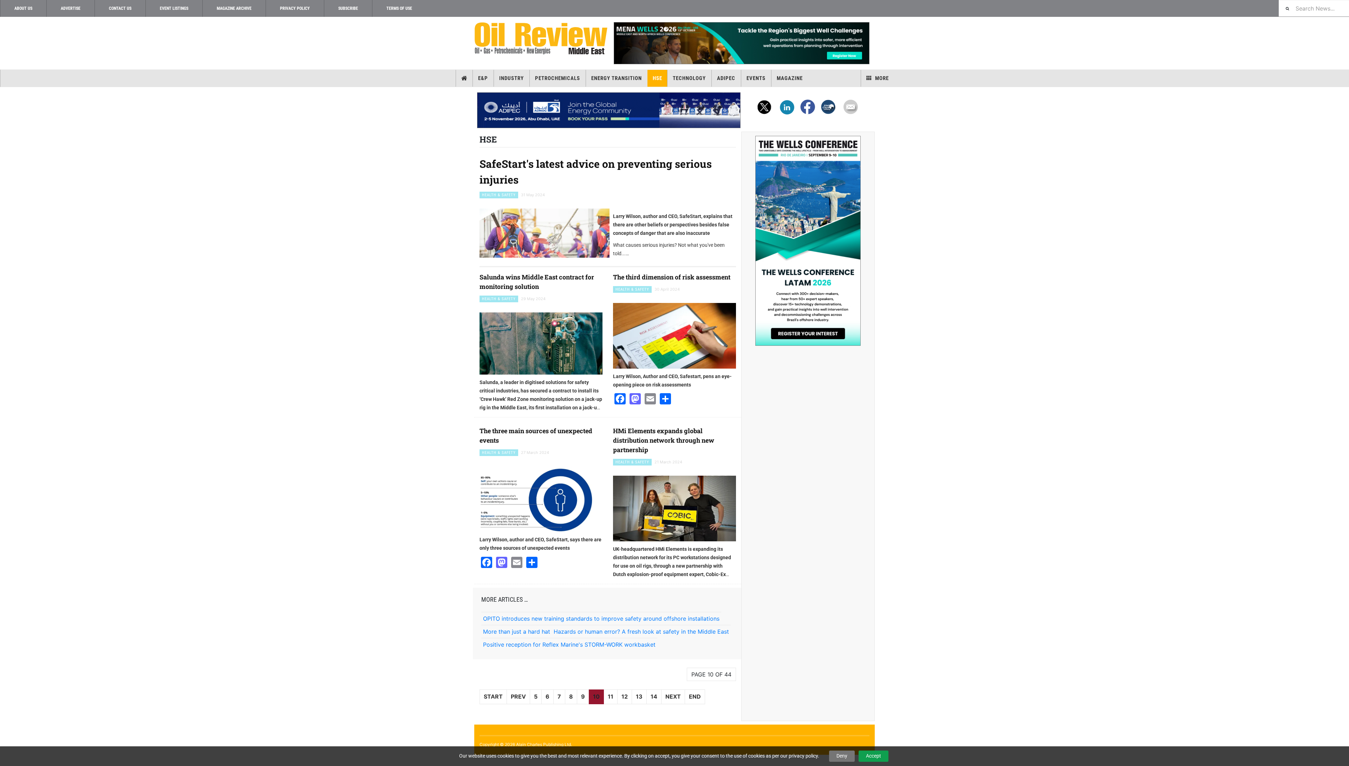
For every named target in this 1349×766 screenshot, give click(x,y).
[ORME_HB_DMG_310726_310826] (608, 110)
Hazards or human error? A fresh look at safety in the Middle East (641, 631)
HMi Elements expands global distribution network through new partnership (663, 440)
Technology (689, 78)
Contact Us (120, 8)
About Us (23, 8)
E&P (483, 78)
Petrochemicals (557, 78)
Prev (518, 696)
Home (464, 78)
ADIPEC (726, 78)
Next (673, 696)
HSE (657, 78)
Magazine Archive (234, 8)
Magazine (790, 78)
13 (639, 696)
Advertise (70, 8)
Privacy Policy (295, 8)
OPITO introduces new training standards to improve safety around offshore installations (601, 618)
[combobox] (1314, 8)
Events (756, 78)
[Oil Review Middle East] (541, 38)
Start (493, 696)
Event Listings (174, 8)
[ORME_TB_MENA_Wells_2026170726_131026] (741, 43)
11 (610, 696)
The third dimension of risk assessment (671, 277)
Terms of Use (399, 8)
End (695, 696)
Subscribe (348, 8)
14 (654, 696)
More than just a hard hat (516, 631)
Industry (511, 78)
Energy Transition (616, 78)
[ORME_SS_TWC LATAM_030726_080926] (808, 241)
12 (624, 696)
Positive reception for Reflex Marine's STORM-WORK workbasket (569, 644)
